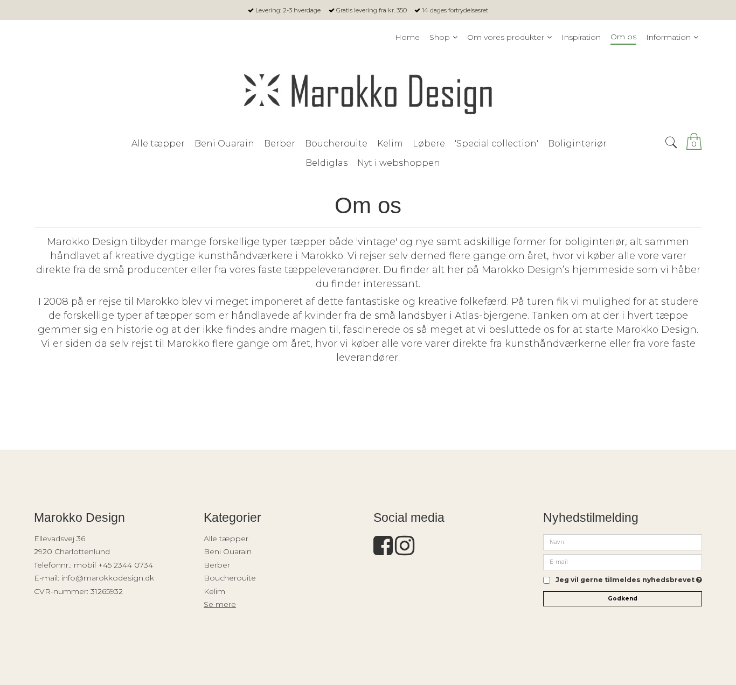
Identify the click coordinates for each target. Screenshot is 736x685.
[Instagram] (404, 551)
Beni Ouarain (228, 551)
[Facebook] (383, 551)
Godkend (622, 598)
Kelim (214, 591)
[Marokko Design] (368, 90)
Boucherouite (230, 578)
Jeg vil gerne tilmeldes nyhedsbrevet (629, 580)
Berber (217, 565)
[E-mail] (622, 562)
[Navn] (622, 542)
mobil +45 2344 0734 (113, 565)
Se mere (220, 604)
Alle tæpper (226, 538)
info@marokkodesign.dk (107, 578)
